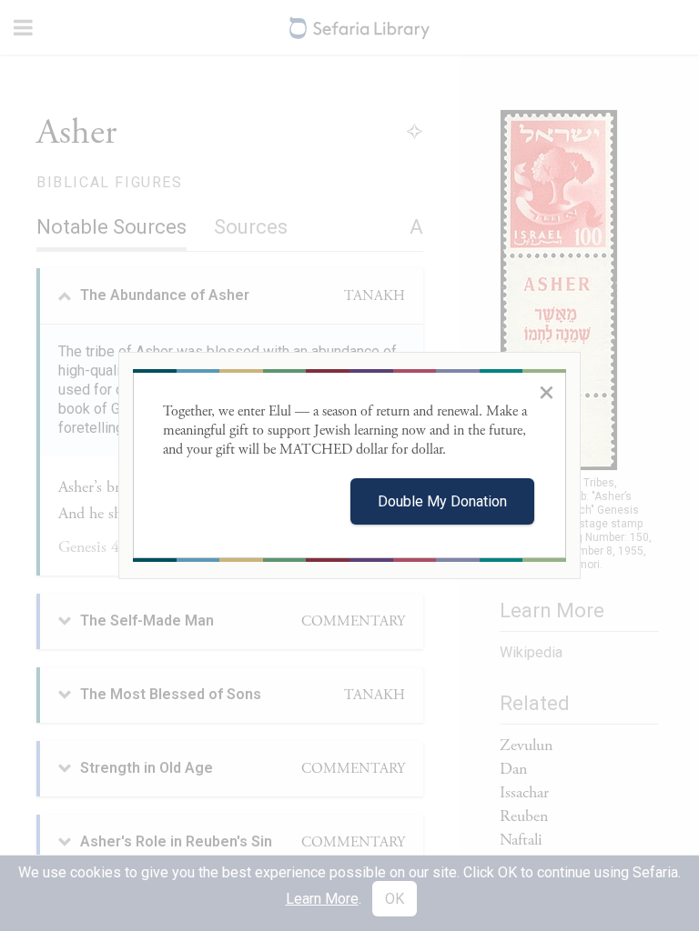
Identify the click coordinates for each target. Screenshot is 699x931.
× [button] (546, 392)
